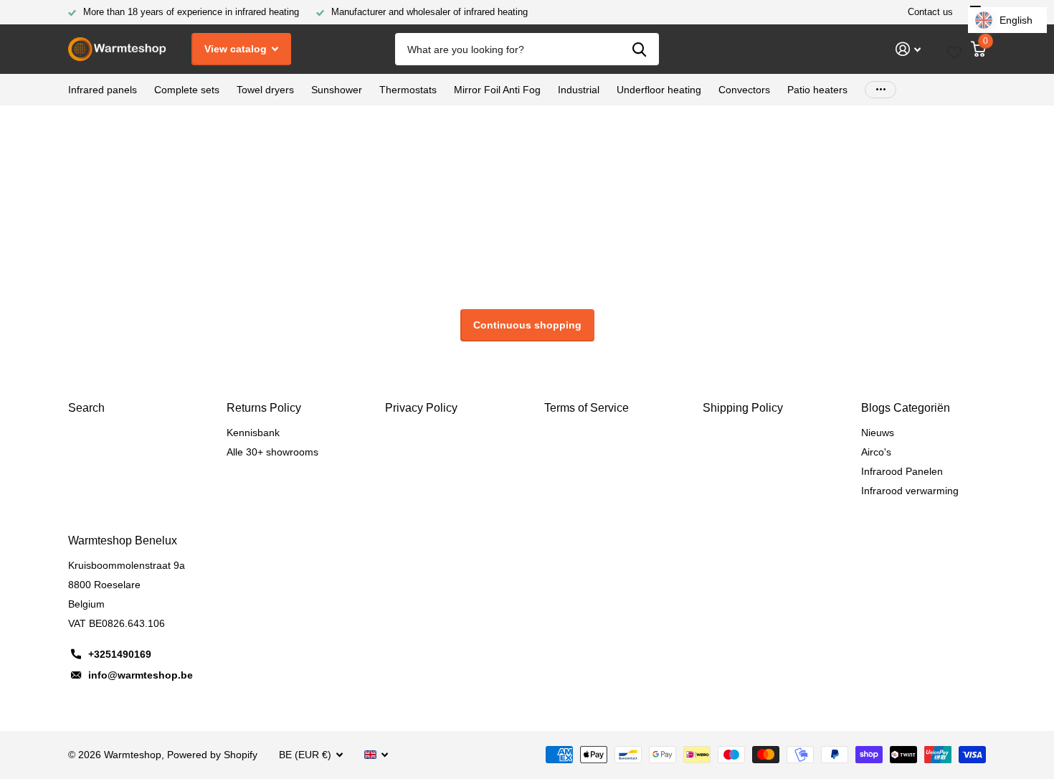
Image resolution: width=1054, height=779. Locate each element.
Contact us (930, 11)
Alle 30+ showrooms (272, 452)
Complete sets (186, 89)
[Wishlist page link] (954, 49)
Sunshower (336, 89)
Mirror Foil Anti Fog (497, 89)
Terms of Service (586, 408)
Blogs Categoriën (905, 408)
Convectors (744, 89)
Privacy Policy (421, 408)
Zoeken (639, 49)
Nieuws (877, 432)
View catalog (237, 49)
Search (86, 408)
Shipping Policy (743, 408)
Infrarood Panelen (902, 471)
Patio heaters (817, 89)
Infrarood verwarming (910, 490)
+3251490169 (119, 654)
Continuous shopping (527, 325)
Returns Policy (264, 408)
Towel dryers (265, 89)
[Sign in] (908, 49)
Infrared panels (102, 89)
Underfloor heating (659, 89)
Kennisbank (253, 432)
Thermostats (408, 89)
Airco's (876, 452)
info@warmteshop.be (140, 675)
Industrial (578, 89)
